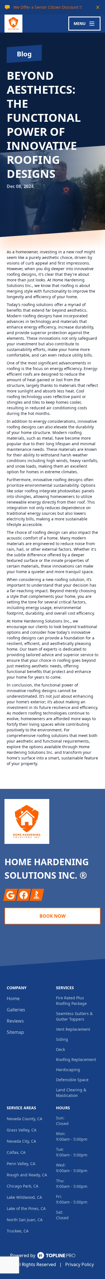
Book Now (52, 916)
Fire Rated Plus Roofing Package (71, 1000)
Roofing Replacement (76, 1059)
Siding (62, 1039)
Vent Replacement (73, 1029)
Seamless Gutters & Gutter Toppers (74, 1016)
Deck (60, 1049)
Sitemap (15, 1032)
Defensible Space (72, 1079)
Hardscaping (68, 1069)
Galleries (16, 1010)
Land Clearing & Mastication (71, 1092)
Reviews (15, 1021)
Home (13, 998)
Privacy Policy (79, 1264)
